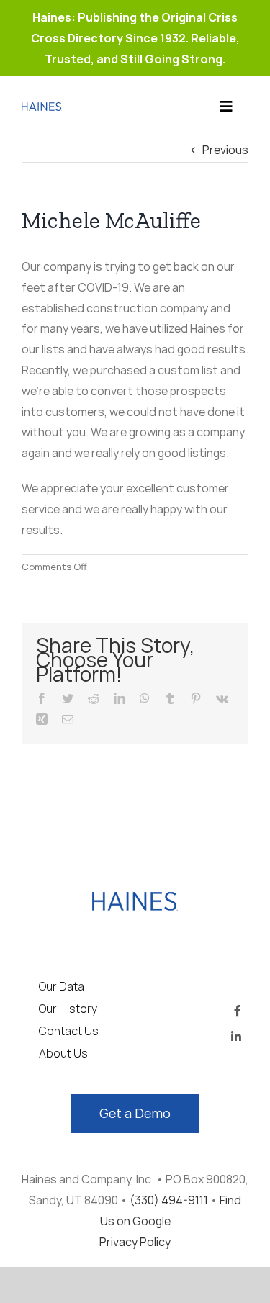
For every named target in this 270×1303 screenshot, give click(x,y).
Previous (225, 150)
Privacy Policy (135, 1242)
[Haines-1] (42, 108)
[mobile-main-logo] (135, 898)
